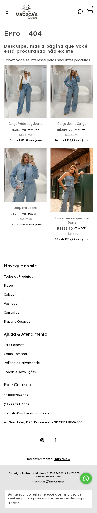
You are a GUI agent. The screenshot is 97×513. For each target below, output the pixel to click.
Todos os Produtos (18, 276)
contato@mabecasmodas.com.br (30, 413)
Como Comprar (15, 354)
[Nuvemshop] (48, 482)
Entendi (14, 503)
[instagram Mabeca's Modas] (42, 440)
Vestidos (10, 303)
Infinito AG (62, 459)
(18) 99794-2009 (17, 404)
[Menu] (8, 12)
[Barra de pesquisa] (80, 12)
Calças (9, 294)
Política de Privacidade (22, 363)
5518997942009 (16, 395)
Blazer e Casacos (17, 321)
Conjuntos (11, 312)
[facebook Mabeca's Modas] (55, 440)
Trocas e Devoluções (20, 372)
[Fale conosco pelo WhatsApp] (86, 478)
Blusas (9, 285)
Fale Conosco (14, 345)
